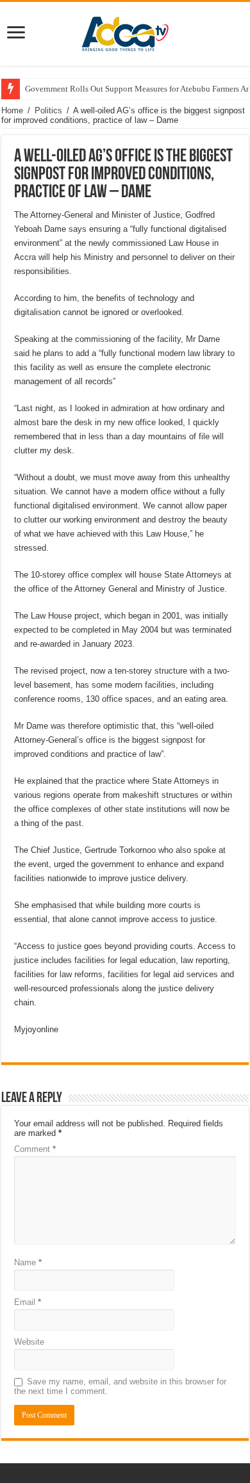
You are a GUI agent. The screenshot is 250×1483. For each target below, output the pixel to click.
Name (28, 1262)
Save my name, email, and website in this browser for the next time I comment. (120, 1386)
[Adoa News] (125, 31)
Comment (35, 1149)
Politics (48, 110)
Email (27, 1302)
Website (29, 1342)
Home (12, 110)
